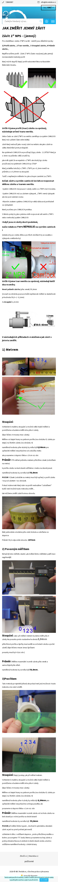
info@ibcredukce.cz (48, 2)
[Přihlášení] (47, 21)
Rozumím (44, 880)
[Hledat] (41, 21)
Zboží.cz (23, 856)
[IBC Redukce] (29, 13)
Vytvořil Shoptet (30, 875)
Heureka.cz (33, 856)
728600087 (9, 2)
